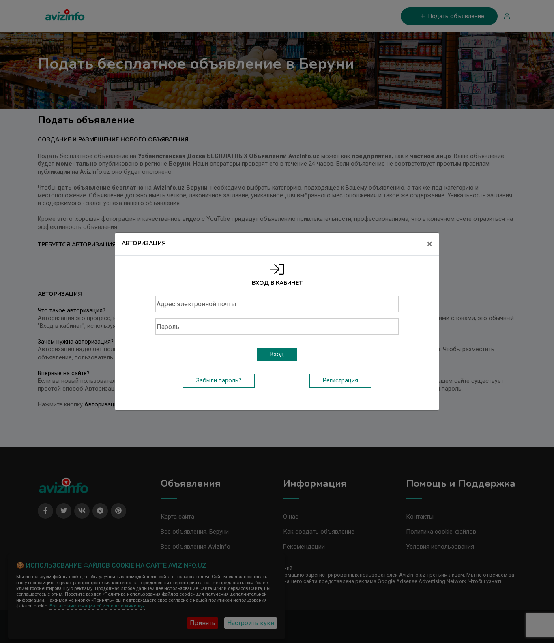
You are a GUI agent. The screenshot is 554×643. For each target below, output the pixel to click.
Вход (277, 354)
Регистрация (340, 380)
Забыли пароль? (218, 380)
